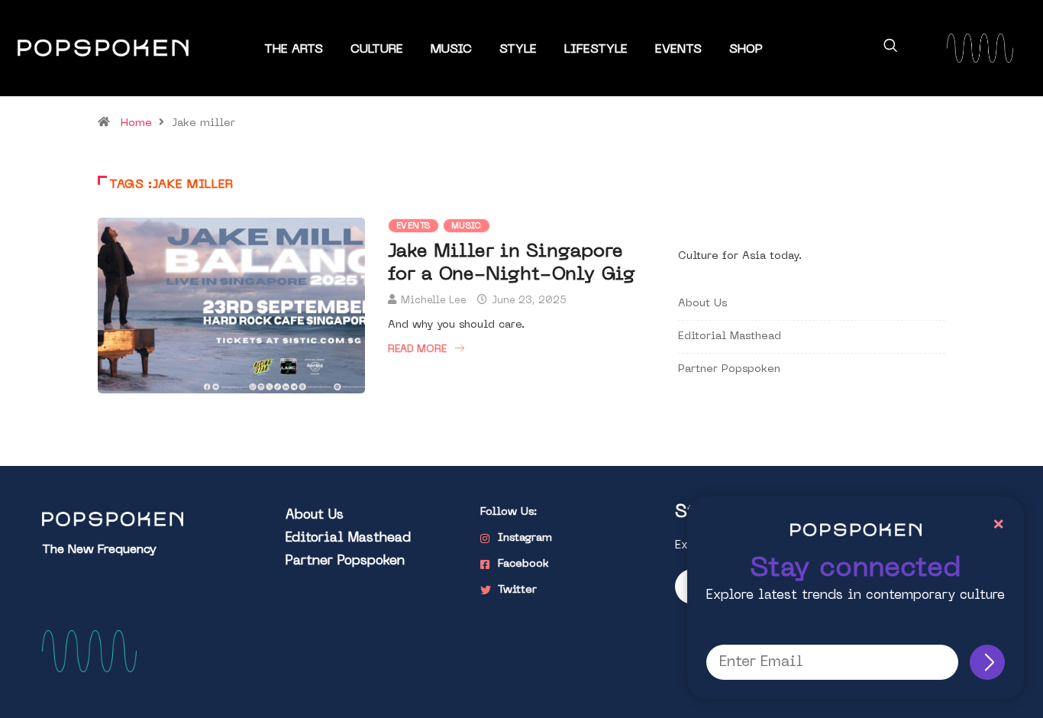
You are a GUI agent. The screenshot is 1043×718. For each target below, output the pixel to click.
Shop (746, 50)
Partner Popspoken (729, 369)
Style (518, 50)
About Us (702, 304)
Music (451, 50)
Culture (376, 50)
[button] (890, 48)
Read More (417, 349)
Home (136, 123)
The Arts (293, 50)
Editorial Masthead (729, 336)
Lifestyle (596, 50)
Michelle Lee (434, 301)
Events (678, 50)
